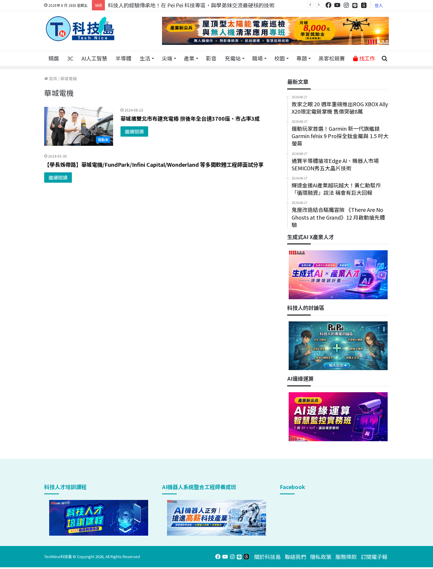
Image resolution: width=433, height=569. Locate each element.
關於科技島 (267, 556)
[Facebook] (328, 5)
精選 (53, 58)
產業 (189, 58)
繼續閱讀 (134, 131)
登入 (379, 5)
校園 (279, 58)
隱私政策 (320, 556)
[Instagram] (346, 5)
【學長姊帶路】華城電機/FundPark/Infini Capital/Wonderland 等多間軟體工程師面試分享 (154, 164)
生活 (145, 58)
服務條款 (346, 556)
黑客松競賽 (331, 58)
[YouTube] (337, 5)
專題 (301, 58)
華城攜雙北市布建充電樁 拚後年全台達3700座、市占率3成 (190, 118)
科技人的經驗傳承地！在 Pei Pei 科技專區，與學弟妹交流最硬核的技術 (191, 5)
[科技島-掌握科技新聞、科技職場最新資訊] (80, 28)
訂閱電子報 (374, 556)
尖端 (167, 58)
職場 (257, 58)
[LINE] (355, 5)
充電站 (233, 58)
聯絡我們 (295, 556)
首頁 (52, 78)
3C (70, 58)
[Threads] (363, 5)
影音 (211, 58)
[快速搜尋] (384, 58)
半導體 (123, 58)
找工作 (366, 58)
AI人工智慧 (94, 58)
